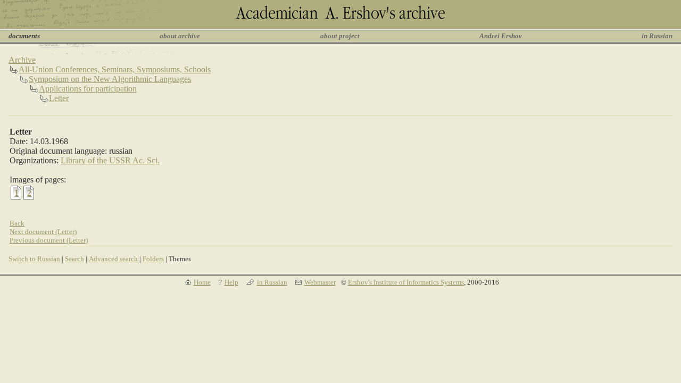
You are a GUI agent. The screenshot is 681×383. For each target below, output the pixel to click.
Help (231, 282)
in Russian (657, 36)
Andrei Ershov (500, 36)
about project (340, 36)
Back (17, 223)
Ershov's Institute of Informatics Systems (406, 282)
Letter (59, 98)
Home (202, 282)
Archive (22, 59)
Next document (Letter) (43, 232)
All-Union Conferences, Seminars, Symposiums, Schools (115, 69)
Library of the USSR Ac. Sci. (110, 160)
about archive (180, 36)
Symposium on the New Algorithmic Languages (110, 79)
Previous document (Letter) (49, 240)
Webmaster (320, 282)
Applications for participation (88, 88)
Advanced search (113, 259)
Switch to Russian (34, 259)
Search (74, 259)
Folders (153, 259)
